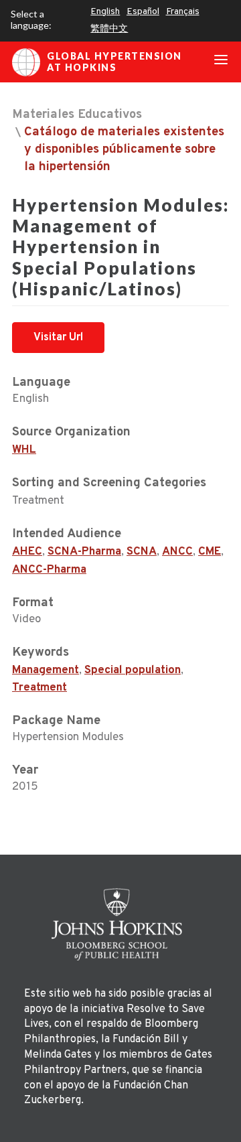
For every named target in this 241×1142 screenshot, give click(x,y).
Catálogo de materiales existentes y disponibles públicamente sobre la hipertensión (124, 150)
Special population (132, 670)
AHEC (27, 552)
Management (45, 670)
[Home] (120, 924)
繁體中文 (109, 29)
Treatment (39, 688)
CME (209, 552)
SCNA (142, 552)
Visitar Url (58, 337)
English (105, 11)
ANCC (177, 552)
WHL (24, 450)
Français (182, 11)
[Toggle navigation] (221, 62)
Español (143, 11)
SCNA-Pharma (84, 552)
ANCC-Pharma (49, 570)
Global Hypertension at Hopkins (114, 61)
